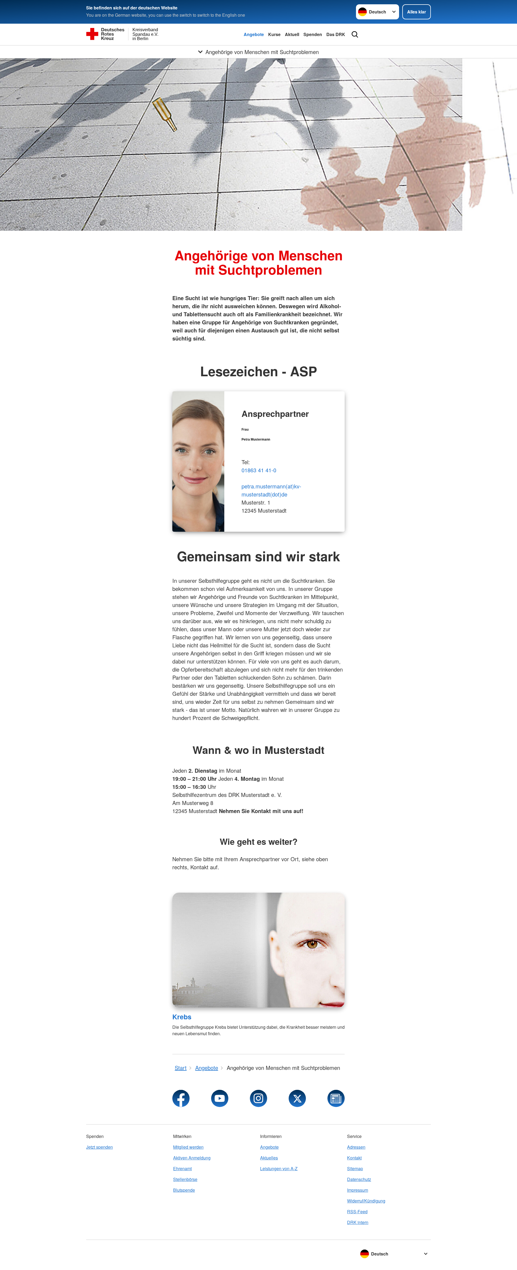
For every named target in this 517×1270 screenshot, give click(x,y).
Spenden (312, 34)
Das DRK (335, 34)
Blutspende (184, 1190)
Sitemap (355, 1168)
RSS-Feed (357, 1211)
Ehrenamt (182, 1168)
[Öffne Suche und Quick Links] (355, 34)
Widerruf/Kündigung (366, 1201)
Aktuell (292, 34)
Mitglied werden (188, 1147)
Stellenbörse (185, 1179)
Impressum (357, 1190)
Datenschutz (359, 1179)
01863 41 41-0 (259, 470)
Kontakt (354, 1158)
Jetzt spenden (99, 1147)
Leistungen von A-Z (279, 1168)
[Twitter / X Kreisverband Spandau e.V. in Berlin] (297, 1098)
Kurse (274, 34)
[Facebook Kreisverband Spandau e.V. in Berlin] (181, 1098)
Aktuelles (269, 1158)
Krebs (181, 1016)
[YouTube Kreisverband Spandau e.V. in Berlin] (219, 1098)
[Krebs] (258, 950)
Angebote (254, 34)
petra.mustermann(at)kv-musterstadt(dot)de (271, 490)
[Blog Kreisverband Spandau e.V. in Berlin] (336, 1098)
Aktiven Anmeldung (192, 1158)
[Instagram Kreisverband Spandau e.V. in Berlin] (258, 1098)
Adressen (356, 1147)
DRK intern (357, 1222)
